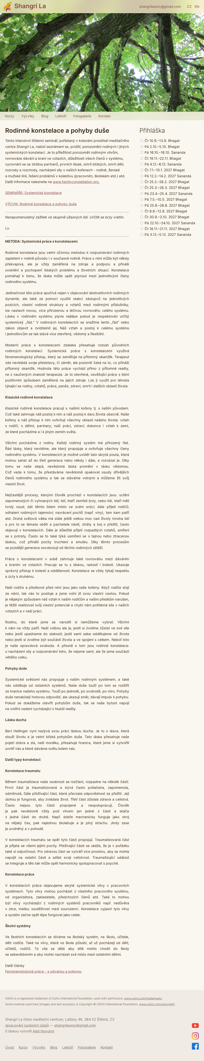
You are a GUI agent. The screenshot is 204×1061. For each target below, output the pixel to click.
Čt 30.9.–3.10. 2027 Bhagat (166, 217)
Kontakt (104, 116)
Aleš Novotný (43, 1031)
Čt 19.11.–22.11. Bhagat (162, 158)
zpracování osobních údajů (27, 1025)
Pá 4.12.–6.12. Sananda (163, 164)
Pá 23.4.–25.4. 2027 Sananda (168, 193)
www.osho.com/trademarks (143, 998)
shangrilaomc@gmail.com (160, 6)
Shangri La (30, 6)
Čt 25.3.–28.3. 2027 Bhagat (167, 187)
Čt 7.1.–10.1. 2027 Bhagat (164, 170)
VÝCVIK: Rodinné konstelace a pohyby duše (41, 204)
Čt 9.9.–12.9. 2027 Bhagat (165, 211)
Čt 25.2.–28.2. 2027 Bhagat (166, 182)
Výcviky (27, 116)
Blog (44, 116)
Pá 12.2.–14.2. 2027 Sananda (167, 176)
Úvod (9, 1047)
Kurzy (9, 116)
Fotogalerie (82, 116)
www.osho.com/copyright (157, 1004)
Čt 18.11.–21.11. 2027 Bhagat (167, 229)
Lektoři (60, 116)
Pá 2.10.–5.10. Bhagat (161, 146)
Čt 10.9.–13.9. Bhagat (162, 140)
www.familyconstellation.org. (76, 182)
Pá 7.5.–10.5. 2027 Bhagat (165, 199)
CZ (189, 6)
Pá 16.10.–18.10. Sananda (164, 152)
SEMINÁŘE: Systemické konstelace (33, 193)
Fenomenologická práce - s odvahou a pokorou (43, 971)
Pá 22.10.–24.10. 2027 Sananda (169, 223)
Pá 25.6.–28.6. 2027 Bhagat (167, 205)
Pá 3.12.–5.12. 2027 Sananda (167, 234)
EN (197, 6)
